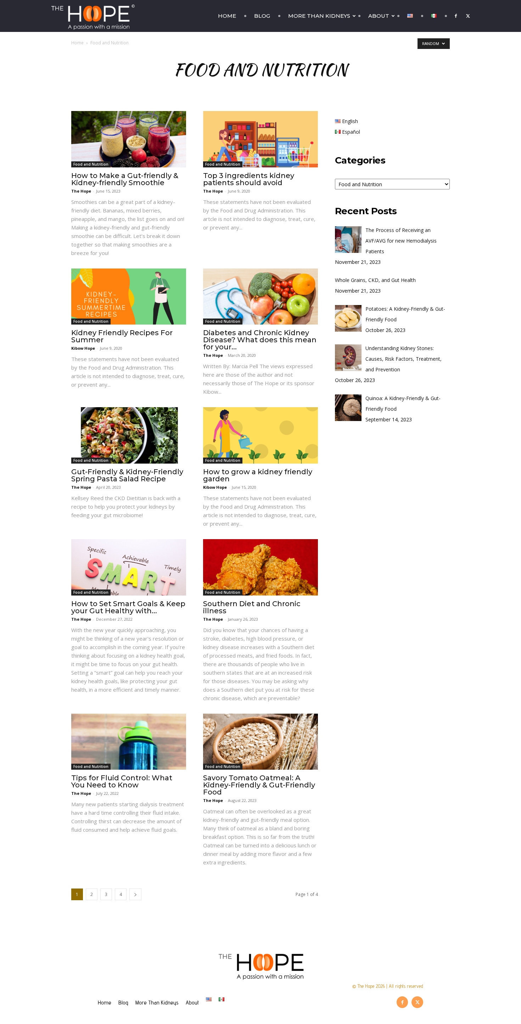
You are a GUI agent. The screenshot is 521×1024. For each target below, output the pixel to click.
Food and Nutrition (90, 164)
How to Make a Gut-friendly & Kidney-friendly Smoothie (124, 179)
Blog (262, 15)
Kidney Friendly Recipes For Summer (122, 336)
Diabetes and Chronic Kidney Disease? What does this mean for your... (259, 339)
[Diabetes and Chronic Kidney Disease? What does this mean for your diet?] (260, 297)
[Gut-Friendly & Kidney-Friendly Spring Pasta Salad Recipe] (128, 435)
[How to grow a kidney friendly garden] (260, 435)
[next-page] (135, 894)
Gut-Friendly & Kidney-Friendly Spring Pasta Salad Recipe (127, 475)
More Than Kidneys (319, 15)
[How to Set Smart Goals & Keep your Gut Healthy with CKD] (128, 567)
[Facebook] (455, 16)
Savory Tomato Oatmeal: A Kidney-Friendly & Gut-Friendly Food (259, 785)
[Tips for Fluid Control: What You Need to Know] (128, 742)
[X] (468, 16)
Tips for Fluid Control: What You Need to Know (121, 781)
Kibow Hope (83, 348)
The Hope (81, 191)
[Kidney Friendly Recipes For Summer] (128, 297)
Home (227, 15)
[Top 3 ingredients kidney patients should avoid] (260, 139)
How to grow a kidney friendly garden (257, 475)
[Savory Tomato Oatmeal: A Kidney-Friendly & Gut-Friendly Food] (260, 742)
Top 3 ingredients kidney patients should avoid (248, 179)
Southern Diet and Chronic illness (252, 607)
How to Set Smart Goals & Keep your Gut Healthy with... (128, 607)
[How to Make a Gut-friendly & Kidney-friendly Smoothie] (128, 139)
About (378, 15)
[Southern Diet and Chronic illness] (260, 567)
